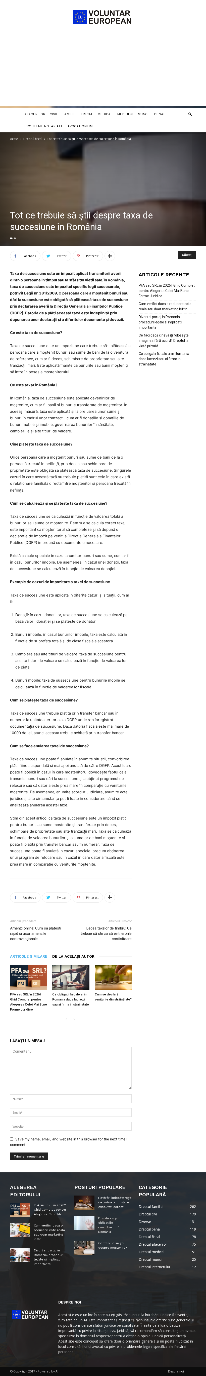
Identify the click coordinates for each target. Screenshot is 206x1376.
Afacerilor (34, 114)
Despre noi (176, 1371)
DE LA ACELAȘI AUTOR (73, 956)
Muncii (143, 114)
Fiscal (87, 114)
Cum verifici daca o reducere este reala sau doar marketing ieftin (165, 306)
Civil (54, 114)
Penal (159, 114)
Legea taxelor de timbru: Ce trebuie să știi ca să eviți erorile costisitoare (106, 933)
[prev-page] (66, 1019)
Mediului (125, 114)
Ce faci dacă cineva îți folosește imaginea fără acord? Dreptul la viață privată (164, 340)
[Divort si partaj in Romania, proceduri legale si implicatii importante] (20, 1255)
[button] (190, 114)
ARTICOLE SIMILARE (28, 956)
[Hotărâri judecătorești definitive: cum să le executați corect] (84, 1203)
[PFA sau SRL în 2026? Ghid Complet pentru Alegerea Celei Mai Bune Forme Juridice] (28, 977)
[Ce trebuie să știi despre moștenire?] (84, 1248)
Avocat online (81, 126)
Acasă (14, 139)
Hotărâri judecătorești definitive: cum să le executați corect (114, 1202)
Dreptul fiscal (32, 139)
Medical (105, 114)
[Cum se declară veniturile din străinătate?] (113, 977)
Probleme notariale (43, 126)
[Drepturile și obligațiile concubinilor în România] (84, 1223)
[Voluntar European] (103, 16)
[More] (110, 256)
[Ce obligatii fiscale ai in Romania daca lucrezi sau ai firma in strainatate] (70, 977)
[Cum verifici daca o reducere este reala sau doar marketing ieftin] (20, 1230)
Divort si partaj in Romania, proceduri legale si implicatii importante (160, 322)
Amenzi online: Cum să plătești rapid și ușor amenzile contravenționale (35, 933)
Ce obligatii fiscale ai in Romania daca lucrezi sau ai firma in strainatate (70, 999)
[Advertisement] (103, 70)
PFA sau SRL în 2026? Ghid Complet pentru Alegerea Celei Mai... (50, 1209)
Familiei (70, 114)
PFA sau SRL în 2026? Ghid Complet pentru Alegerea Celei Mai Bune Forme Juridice (167, 290)
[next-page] (74, 1019)
